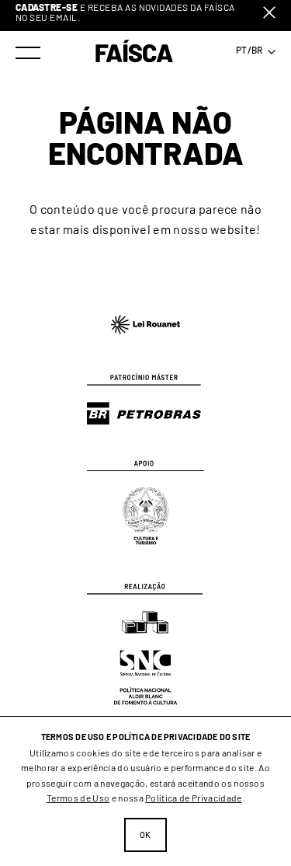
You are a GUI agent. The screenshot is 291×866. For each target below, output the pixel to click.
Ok (145, 834)
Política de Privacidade (193, 797)
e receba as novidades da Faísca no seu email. (125, 12)
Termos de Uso (78, 797)
